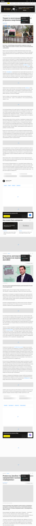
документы (25, 64)
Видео (24, 3)
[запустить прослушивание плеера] (29, 15)
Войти (27, 1)
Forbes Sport (5, 223)
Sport (33, 3)
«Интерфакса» (9, 71)
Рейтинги (12, 3)
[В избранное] (16, 223)
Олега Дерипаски (9, 322)
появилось (27, 80)
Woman (29, 3)
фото (29, 66)
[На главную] (2, 1)
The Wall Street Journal (18, 339)
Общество (20, 223)
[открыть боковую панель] (30, 1)
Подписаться (7, 208)
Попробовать (23, 22)
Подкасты (20, 3)
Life (27, 3)
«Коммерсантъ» (27, 370)
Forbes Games (5, 3)
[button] (35, 1)
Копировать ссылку (30, 23)
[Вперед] (35, 168)
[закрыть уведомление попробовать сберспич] (29, 18)
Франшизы (16, 3)
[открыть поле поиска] (32, 1)
